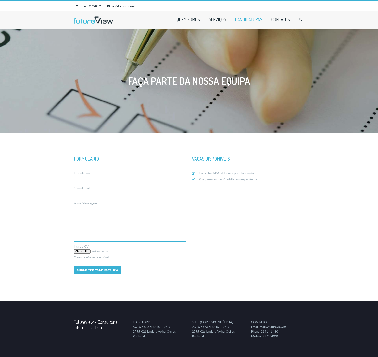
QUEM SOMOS (188, 19)
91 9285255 (95, 6)
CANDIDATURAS (248, 19)
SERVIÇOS (217, 19)
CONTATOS (280, 19)
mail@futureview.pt (123, 6)
